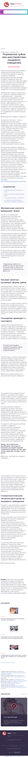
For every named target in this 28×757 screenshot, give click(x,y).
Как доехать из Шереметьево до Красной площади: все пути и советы (13, 687)
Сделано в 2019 (10, 752)
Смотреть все (24, 694)
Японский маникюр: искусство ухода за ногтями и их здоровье (12, 619)
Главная (3, 48)
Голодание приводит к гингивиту (14, 198)
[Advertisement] (14, 29)
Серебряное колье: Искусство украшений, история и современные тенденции (11, 683)
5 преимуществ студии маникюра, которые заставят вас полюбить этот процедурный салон (13, 657)
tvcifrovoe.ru (20, 756)
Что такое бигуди (10, 717)
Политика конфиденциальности (14, 748)
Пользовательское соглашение (14, 739)
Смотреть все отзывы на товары (8, 662)
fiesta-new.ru (12, 756)
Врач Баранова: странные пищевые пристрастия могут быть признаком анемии (13, 673)
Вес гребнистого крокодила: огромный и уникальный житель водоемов (13, 677)
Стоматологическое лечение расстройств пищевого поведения (13, 201)
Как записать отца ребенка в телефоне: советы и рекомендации (14, 680)
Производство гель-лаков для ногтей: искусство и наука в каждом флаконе (12, 637)
